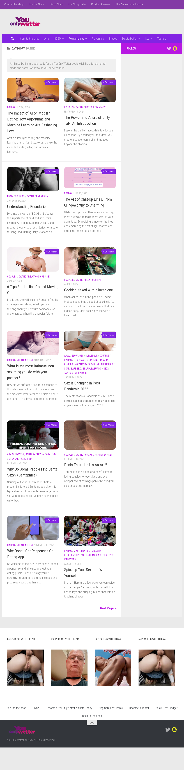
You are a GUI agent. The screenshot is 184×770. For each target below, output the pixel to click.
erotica (89, 107)
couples (69, 107)
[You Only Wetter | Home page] (25, 21)
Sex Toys (108, 555)
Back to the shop (16, 708)
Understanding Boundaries (27, 206)
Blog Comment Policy (111, 708)
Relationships (76, 38)
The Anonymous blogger (130, 4)
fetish (40, 454)
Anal (46, 38)
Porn (92, 364)
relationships (36, 276)
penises (68, 364)
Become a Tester (139, 708)
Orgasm (103, 360)
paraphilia (42, 196)
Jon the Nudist (37, 4)
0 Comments (52, 82)
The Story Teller (77, 4)
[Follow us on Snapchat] (174, 48)
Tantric (68, 372)
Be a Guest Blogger (167, 708)
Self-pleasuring (92, 368)
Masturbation (129, 38)
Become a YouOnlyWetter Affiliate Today (69, 708)
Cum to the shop (14, 4)
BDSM (57, 38)
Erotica (113, 38)
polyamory (81, 364)
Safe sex (76, 368)
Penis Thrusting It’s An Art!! (85, 465)
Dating (11, 107)
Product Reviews (101, 4)
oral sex (51, 454)
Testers (161, 38)
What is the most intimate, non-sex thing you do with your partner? (31, 372)
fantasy (100, 107)
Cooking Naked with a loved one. (89, 290)
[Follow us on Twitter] (169, 48)
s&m (66, 368)
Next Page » (108, 608)
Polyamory (98, 38)
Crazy (10, 454)
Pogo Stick (56, 4)
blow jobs (78, 355)
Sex (147, 38)
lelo (76, 360)
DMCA (36, 708)
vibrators (81, 372)
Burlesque (92, 355)
